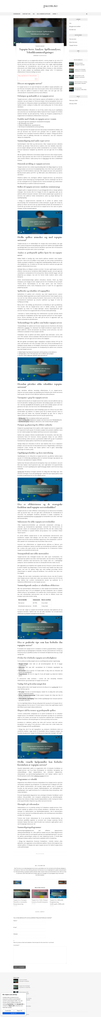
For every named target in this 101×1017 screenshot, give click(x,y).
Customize (8, 1010)
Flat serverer (72, 39)
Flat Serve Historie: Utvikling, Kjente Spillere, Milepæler (81, 82)
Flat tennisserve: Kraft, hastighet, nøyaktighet (80, 76)
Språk (54, 13)
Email (15, 927)
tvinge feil (38, 516)
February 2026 (73, 100)
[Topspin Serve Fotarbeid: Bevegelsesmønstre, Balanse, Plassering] (63, 882)
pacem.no (50, 5)
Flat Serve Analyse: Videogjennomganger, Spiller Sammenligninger (80, 64)
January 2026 (73, 103)
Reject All (19, 1010)
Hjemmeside (16, 13)
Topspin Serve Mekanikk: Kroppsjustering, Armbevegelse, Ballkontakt (57, 902)
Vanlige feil (21, 471)
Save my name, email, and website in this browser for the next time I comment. (33, 942)
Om (34, 13)
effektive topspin (39, 776)
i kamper (27, 328)
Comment (16, 945)
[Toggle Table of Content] (35, 79)
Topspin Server (40, 46)
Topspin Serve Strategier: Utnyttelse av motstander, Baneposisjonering (20, 902)
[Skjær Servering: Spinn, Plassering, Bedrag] (16, 882)
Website (15, 934)
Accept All (13, 1013)
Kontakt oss (26, 13)
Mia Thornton (44, 55)
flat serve (46, 158)
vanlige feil (55, 687)
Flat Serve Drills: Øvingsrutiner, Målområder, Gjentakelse (81, 89)
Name (15, 920)
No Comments (40, 853)
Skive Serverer (73, 42)
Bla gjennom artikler (43, 13)
